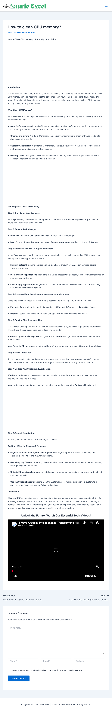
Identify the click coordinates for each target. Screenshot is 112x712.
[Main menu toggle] (106, 6)
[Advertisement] (56, 63)
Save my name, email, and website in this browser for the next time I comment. (46, 670)
